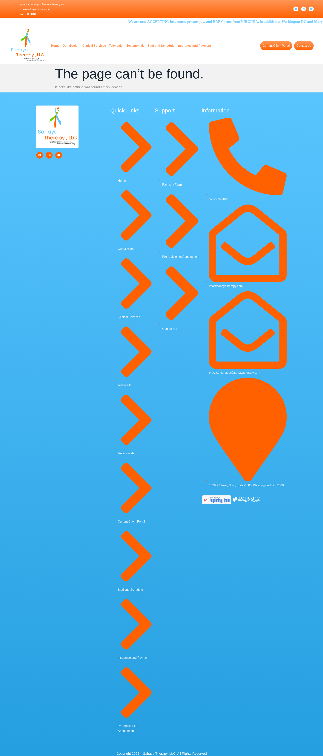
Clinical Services (94, 45)
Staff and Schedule (160, 45)
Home (55, 45)
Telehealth (116, 45)
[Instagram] (303, 9)
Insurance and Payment (194, 45)
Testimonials (135, 45)
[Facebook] (295, 9)
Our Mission (70, 45)
